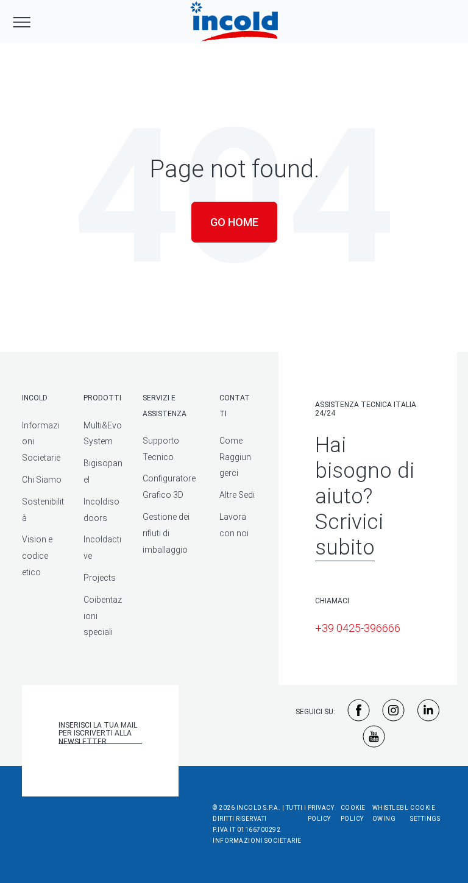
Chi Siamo (42, 479)
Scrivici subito (349, 534)
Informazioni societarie (257, 840)
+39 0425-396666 (357, 628)
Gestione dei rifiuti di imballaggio (166, 533)
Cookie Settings (425, 813)
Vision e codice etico (37, 555)
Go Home (234, 222)
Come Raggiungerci (235, 457)
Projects (99, 578)
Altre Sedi (237, 495)
